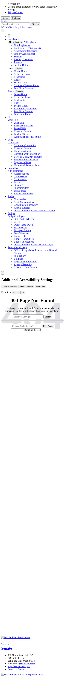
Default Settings (10, 287)
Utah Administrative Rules (27, 165)
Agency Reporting (23, 264)
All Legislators (15, 42)
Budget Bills (20, 236)
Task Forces (20, 190)
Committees (13, 168)
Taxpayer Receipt (22, 230)
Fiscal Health (20, 227)
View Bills (13, 120)
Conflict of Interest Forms (26, 85)
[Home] (32, 27)
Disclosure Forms (22, 114)
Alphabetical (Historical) (26, 51)
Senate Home (20, 94)
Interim (17, 182)
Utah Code (13, 142)
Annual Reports (22, 207)
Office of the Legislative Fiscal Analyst (33, 244)
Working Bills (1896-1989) (27, 137)
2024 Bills (19, 122)
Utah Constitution (23, 151)
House (11, 68)
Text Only (40, 287)
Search (6, 18)
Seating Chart (20, 82)
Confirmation (20, 179)
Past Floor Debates (23, 88)
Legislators (13, 39)
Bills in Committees (23, 193)
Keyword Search (22, 131)
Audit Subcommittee (24, 202)
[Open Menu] (2, 30)
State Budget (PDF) (24, 219)
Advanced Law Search (25, 267)
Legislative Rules (22, 162)
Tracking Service (22, 134)
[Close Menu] (9, 36)
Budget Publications (24, 241)
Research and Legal (17, 247)
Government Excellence (26, 205)
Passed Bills (20, 128)
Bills (10, 117)
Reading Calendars (23, 59)
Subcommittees (21, 188)
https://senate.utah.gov (19, 666)
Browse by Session (23, 125)
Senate (11, 91)
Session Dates (21, 65)
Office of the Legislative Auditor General (34, 210)
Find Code (48, 326)
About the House (22, 74)
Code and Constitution (25, 145)
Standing (18, 185)
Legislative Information (25, 261)
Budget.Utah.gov (16, 216)
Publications (20, 256)
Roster (17, 79)
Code (10, 139)
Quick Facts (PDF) (23, 224)
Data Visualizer (21, 233)
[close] (2, 273)
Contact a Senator (16, 669)
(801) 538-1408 (27, 663)
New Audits (20, 199)
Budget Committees (24, 239)
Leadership (19, 77)
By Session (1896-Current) (27, 48)
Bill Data (18, 258)
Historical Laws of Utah (26, 159)
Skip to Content (15, 12)
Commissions (20, 176)
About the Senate (22, 97)
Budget (11, 213)
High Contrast (26, 287)
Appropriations (21, 173)
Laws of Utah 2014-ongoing (28, 156)
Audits (11, 196)
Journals (18, 62)
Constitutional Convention (27, 154)
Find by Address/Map (24, 53)
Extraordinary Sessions (25, 108)
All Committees (15, 171)
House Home (20, 71)
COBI (17, 222)
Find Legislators (22, 45)
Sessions (18, 56)
